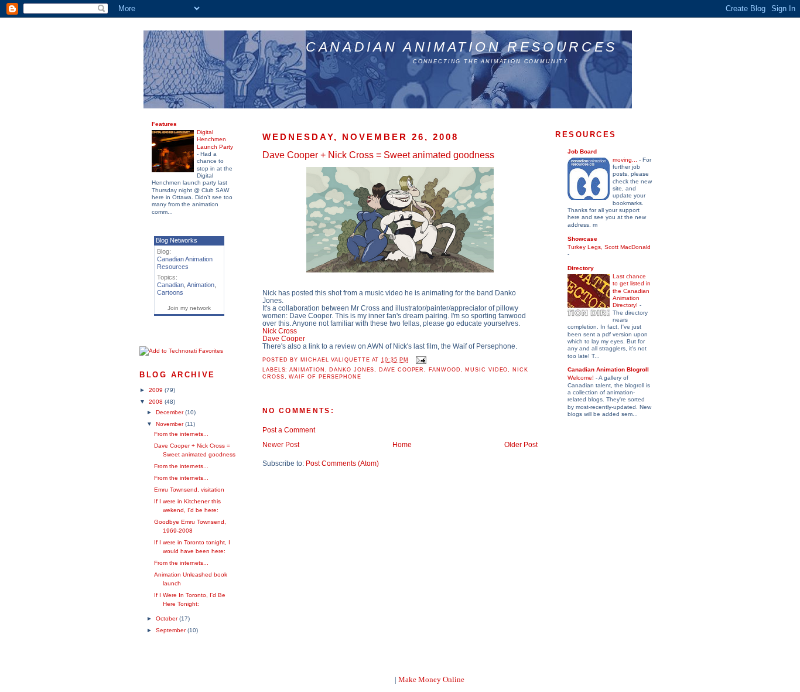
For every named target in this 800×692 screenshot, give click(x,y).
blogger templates (364, 679)
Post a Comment (288, 430)
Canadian (170, 284)
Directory (580, 268)
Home (402, 444)
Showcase (582, 239)
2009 (157, 390)
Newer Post (280, 444)
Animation (200, 284)
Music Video (486, 370)
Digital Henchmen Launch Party (215, 139)
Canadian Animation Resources (461, 46)
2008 (157, 401)
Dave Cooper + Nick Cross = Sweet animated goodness (378, 154)
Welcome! (581, 377)
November (170, 424)
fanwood (444, 370)
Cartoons (170, 292)
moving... (626, 159)
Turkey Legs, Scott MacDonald (609, 247)
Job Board (582, 151)
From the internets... (181, 434)
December (170, 412)
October (167, 618)
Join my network (189, 308)
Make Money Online (431, 679)
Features (164, 124)
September (171, 630)
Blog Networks (176, 240)
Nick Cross (279, 331)
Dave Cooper (283, 338)
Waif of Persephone (325, 377)
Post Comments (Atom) (342, 463)
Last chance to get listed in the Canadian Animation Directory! (632, 290)
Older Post (521, 444)
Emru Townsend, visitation (189, 489)
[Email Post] (420, 360)
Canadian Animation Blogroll (608, 369)
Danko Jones (351, 370)
